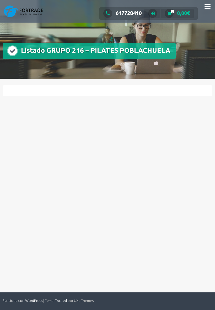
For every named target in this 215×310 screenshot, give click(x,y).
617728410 (129, 13)
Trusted (61, 301)
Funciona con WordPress (22, 301)
